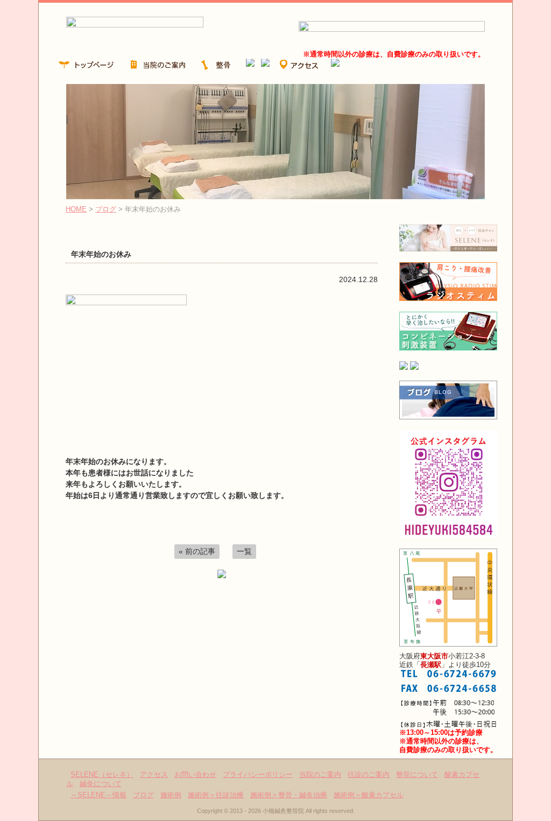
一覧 (244, 551)
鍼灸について (101, 784)
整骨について (417, 774)
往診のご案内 (369, 774)
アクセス (154, 774)
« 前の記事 (197, 551)
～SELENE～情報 (98, 795)
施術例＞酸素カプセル (369, 795)
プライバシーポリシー (258, 774)
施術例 (170, 795)
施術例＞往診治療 (216, 795)
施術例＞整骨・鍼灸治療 (288, 795)
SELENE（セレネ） (101, 774)
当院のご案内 (320, 774)
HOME (76, 209)
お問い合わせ (195, 774)
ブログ (105, 209)
